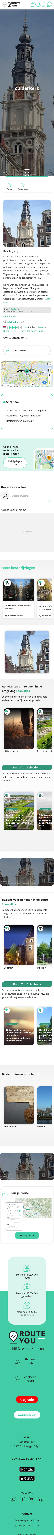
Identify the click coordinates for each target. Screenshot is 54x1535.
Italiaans (31, 330)
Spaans (42, 330)
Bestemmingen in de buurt (20, 420)
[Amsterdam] (19, 1105)
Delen (10, 189)
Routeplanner (27, 1235)
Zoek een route (30, 1379)
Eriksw (8, 172)
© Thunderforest (25, 386)
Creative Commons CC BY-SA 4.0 (24, 883)
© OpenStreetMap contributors (41, 386)
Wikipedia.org (14, 309)
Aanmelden (27, 1415)
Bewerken (22, 189)
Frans (22, 330)
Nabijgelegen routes (15, 463)
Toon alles (23, 691)
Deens (41, 327)
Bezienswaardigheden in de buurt (24, 415)
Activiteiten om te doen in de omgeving (26, 410)
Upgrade (27, 1399)
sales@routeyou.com (28, 1525)
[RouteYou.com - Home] (14, 4)
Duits (6, 330)
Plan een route (30, 1361)
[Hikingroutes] (19, 728)
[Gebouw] (19, 945)
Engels (14, 330)
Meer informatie (11, 316)
